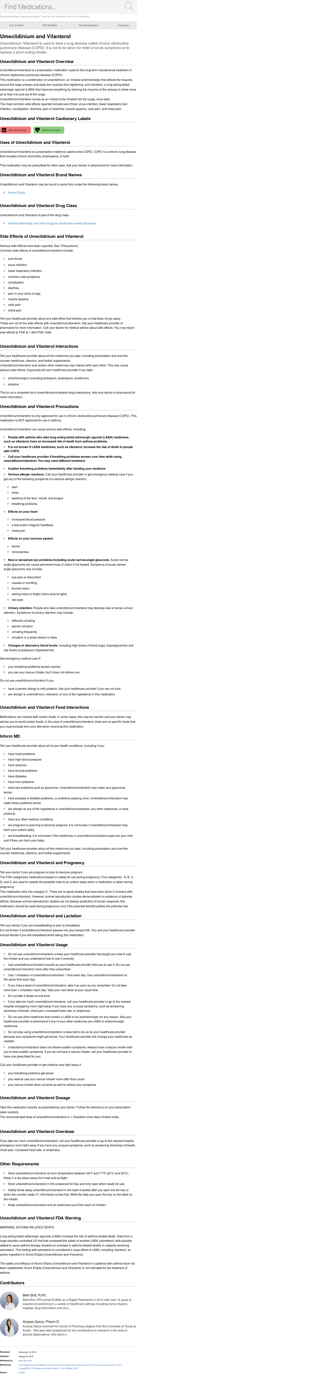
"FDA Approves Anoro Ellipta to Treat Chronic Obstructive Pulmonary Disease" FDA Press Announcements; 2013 (70, 1364)
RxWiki (22, 1372)
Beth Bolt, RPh (25, 1360)
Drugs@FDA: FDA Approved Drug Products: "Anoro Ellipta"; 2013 (48, 1368)
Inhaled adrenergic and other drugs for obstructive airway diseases (52, 223)
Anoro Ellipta (16, 192)
